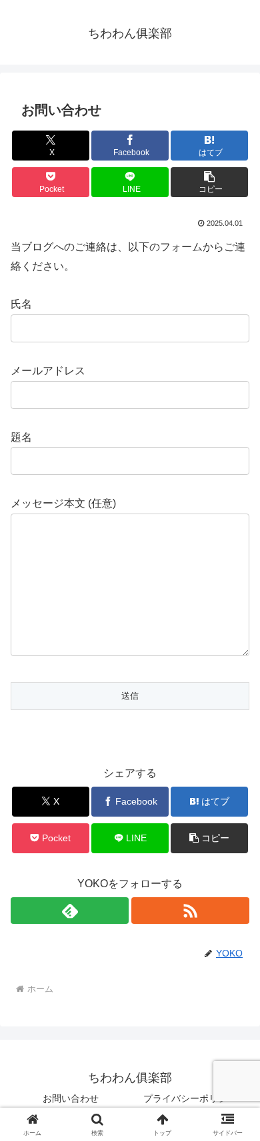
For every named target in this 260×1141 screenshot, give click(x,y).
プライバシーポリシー (190, 1098)
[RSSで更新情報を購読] (190, 910)
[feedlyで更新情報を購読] (70, 910)
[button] (209, 182)
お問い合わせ (71, 1098)
